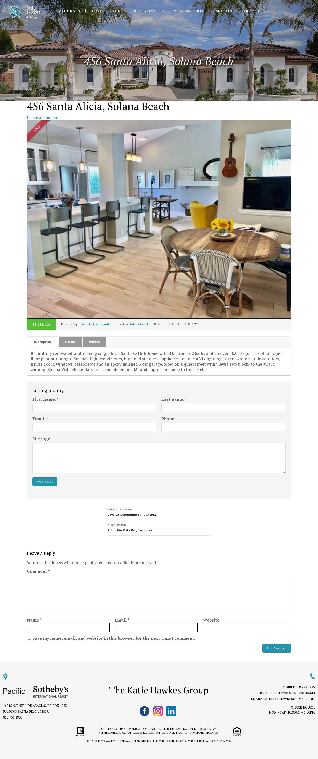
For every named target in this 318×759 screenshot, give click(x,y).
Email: (40, 418)
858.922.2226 (305, 687)
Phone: (168, 418)
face (144, 711)
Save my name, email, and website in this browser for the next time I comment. (113, 638)
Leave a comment (43, 117)
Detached (87, 324)
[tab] (42, 342)
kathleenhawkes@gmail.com (289, 699)
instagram (158, 711)
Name (34, 620)
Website (211, 620)
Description (42, 342)
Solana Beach (139, 324)
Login (170, 741)
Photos (94, 341)
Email (122, 620)
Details (70, 341)
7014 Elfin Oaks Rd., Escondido (130, 527)
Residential (103, 324)
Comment (38, 571)
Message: (41, 438)
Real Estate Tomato (217, 741)
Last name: (174, 399)
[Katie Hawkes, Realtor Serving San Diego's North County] (25, 12)
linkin (171, 711)
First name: (45, 399)
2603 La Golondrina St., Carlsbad (132, 512)
